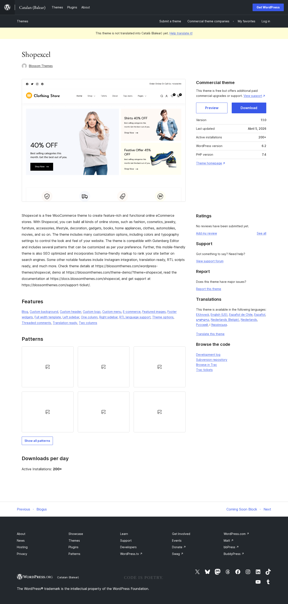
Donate (179, 547)
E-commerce (132, 311)
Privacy (22, 554)
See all (261, 233)
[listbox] (104, 389)
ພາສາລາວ (202, 319)
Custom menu (111, 311)
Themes (22, 21)
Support (126, 540)
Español (259, 314)
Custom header (70, 311)
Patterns (74, 554)
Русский (202, 324)
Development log (208, 354)
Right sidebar (108, 317)
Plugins (73, 547)
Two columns (88, 323)
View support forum (209, 261)
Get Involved (181, 534)
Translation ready (65, 323)
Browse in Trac (206, 364)
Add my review (206, 233)
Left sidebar (71, 317)
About (21, 534)
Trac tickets (204, 369)
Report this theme (208, 289)
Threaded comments (36, 323)
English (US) (219, 314)
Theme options (163, 317)
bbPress (231, 547)
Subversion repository (211, 359)
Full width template (48, 317)
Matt (229, 540)
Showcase (76, 534)
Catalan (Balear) (68, 577)
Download (249, 108)
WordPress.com (236, 534)
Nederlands (249, 319)
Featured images (154, 311)
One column (89, 317)
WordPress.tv (131, 554)
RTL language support (135, 317)
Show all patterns (37, 440)
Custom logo (92, 311)
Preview (211, 108)
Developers (128, 547)
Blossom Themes (41, 66)
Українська (219, 324)
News (21, 540)
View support (253, 96)
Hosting (22, 547)
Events (177, 540)
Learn (124, 534)
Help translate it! (181, 33)
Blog (25, 311)
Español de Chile (241, 314)
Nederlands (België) (225, 319)
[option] (48, 366)
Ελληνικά (202, 314)
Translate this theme (210, 334)
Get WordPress (268, 7)
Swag (177, 554)
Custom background (44, 311)
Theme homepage (209, 163)
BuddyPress (234, 554)
